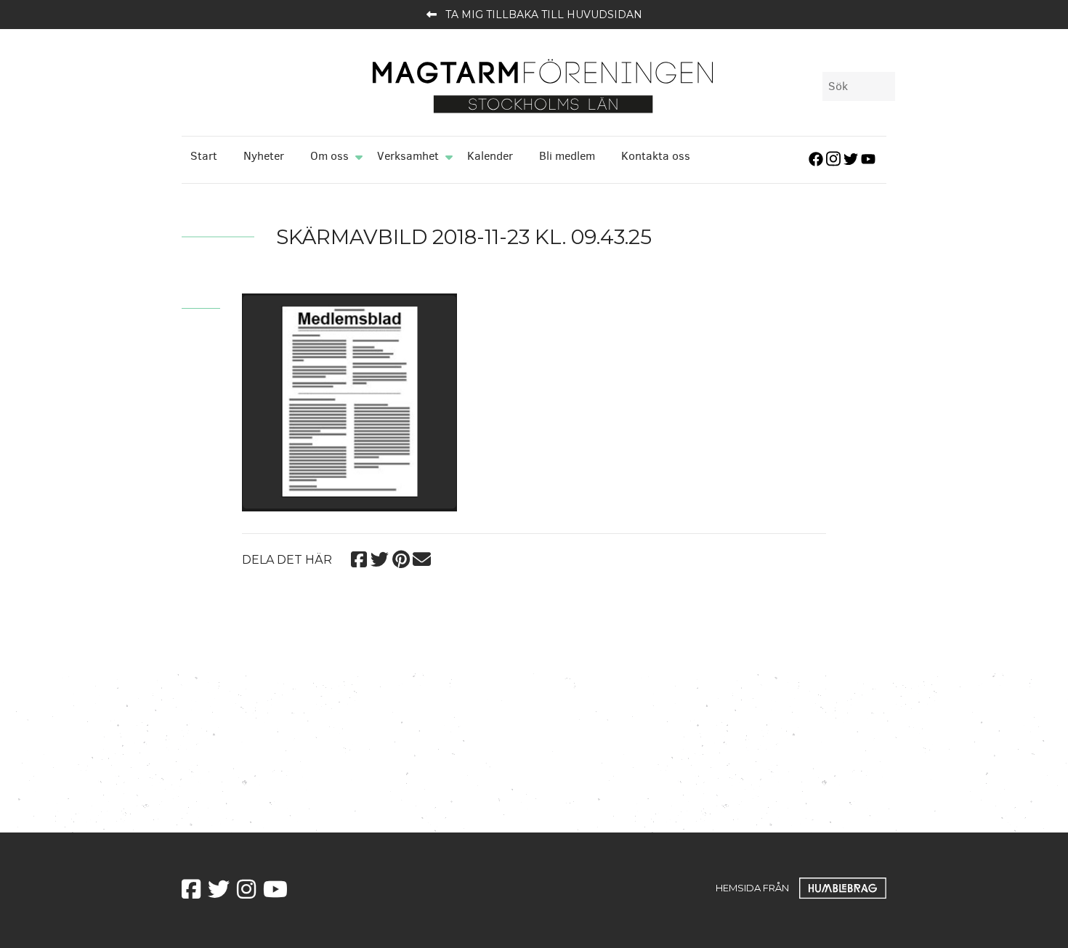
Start (203, 155)
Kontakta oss (655, 155)
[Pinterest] (401, 557)
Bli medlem (567, 155)
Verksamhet (408, 155)
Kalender (490, 155)
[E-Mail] (422, 557)
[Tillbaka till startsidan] (542, 85)
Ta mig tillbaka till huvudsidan (543, 14)
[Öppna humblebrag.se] (842, 886)
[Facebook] (358, 557)
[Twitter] (380, 557)
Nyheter (263, 155)
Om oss (329, 155)
